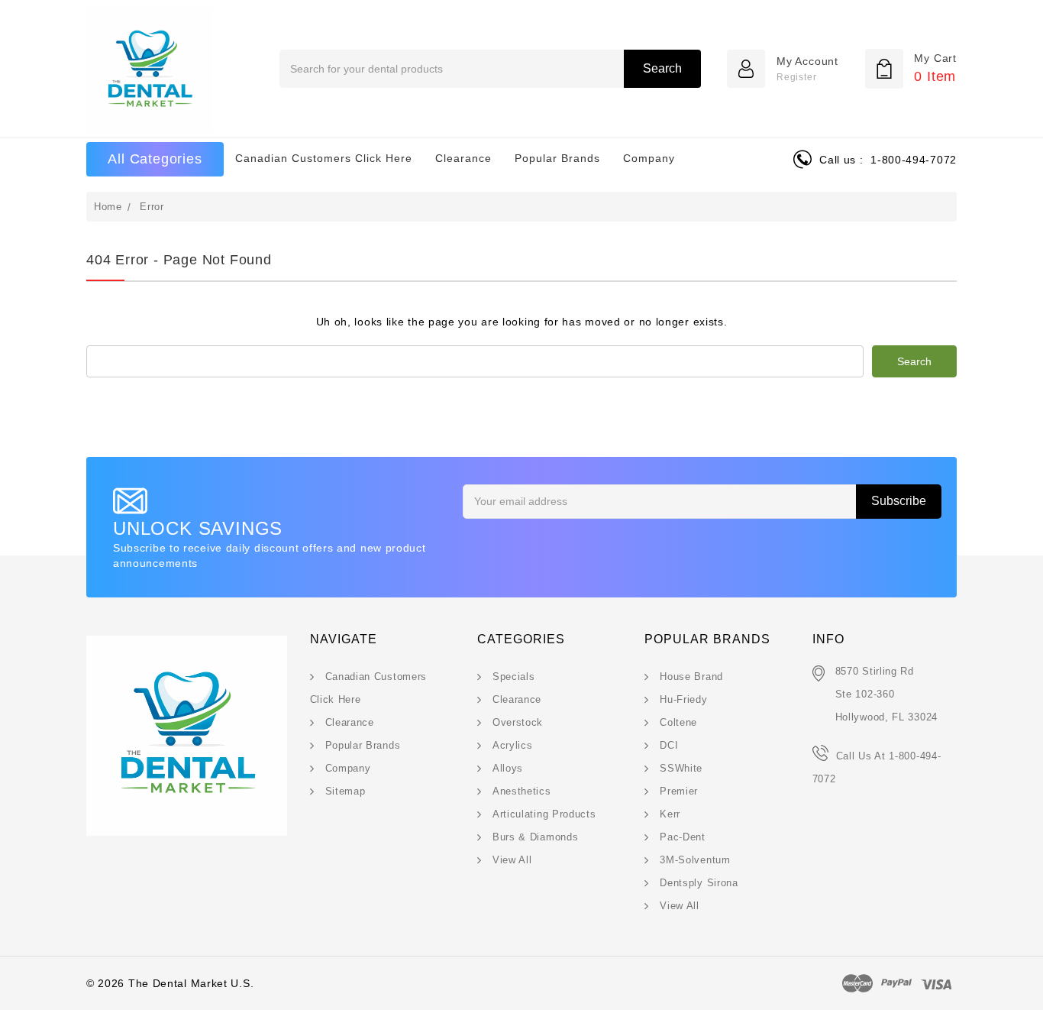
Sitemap (345, 791)
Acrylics (512, 745)
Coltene (678, 722)
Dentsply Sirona (699, 883)
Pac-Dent (683, 837)
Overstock (517, 722)
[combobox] (489, 69)
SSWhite (681, 768)
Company (649, 158)
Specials (513, 676)
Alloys (507, 768)
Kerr (670, 814)
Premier (679, 791)
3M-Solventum (695, 860)
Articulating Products (544, 814)
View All (512, 860)
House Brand (691, 676)
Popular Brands (557, 158)
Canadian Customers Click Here (323, 158)
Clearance (463, 158)
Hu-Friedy (683, 699)
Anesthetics (521, 791)
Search (662, 68)
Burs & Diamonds (535, 837)
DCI (669, 745)
